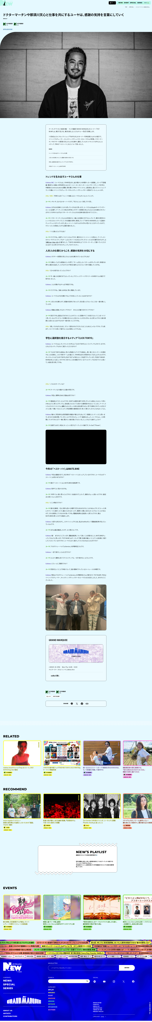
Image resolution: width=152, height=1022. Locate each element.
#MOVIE (51, 998)
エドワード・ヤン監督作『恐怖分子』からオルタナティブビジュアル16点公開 (36, 942)
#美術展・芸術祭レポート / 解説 (30, 956)
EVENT (126, 2)
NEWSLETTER (53, 963)
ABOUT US (7, 1011)
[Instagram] (114, 982)
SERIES (139, 2)
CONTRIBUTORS (10, 1016)
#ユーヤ (49, 696)
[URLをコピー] (87, 703)
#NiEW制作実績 (58, 956)
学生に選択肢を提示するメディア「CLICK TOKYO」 (61, 162)
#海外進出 (138, 956)
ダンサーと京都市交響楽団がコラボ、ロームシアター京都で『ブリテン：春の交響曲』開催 (46, 949)
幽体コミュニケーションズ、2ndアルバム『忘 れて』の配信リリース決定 (44, 946)
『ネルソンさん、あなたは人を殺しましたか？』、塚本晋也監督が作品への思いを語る (119, 953)
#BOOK (51, 1001)
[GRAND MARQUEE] (24, 999)
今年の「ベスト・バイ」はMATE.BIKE (57, 166)
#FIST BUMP (56, 696)
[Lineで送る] (71, 703)
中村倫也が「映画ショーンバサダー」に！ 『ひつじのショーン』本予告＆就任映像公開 (101, 946)
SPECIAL (133, 2)
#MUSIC (51, 993)
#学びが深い (15, 956)
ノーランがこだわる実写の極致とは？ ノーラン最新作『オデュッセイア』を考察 (106, 949)
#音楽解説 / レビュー (114, 956)
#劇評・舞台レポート (71, 956)
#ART (50, 995)
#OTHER (51, 1010)
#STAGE (51, 1004)
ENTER (127, 967)
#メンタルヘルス (46, 956)
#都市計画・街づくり (84, 956)
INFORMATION (97, 1008)
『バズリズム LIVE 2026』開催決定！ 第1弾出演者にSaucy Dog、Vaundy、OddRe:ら (58, 953)
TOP (126, 7)
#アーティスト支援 (127, 956)
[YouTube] (104, 982)
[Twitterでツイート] (76, 703)
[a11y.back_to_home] (6, 3)
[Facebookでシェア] (82, 703)
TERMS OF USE (97, 1009)
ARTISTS (7, 1013)
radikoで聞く (55, 675)
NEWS (120, 2)
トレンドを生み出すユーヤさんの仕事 (58, 153)
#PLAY (51, 990)
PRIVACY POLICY (98, 1011)
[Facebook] (133, 982)
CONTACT (96, 1004)
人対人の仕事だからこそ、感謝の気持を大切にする (61, 157)
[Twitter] (123, 982)
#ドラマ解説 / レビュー (99, 956)
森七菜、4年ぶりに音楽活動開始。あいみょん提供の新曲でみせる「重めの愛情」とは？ (94, 942)
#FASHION (52, 1007)
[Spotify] (94, 982)
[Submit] (87, 981)
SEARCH (51, 977)
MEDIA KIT (96, 1006)
